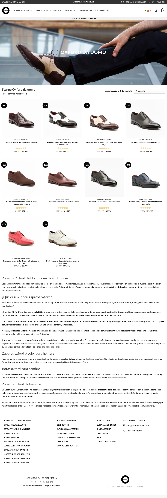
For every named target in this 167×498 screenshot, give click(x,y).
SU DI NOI (57, 10)
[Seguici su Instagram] (36, 482)
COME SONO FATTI (70, 10)
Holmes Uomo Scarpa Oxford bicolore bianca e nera (62, 143)
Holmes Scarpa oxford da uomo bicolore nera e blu (145, 202)
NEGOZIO (84, 10)
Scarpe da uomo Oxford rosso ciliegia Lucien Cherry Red (21, 262)
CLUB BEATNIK (103, 10)
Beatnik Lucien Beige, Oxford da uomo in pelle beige (62, 262)
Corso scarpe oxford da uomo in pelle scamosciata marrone (21, 202)
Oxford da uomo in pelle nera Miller (145, 142)
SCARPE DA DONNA (21, 10)
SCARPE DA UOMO (41, 10)
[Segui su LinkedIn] (51, 482)
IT (146, 10)
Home (4, 94)
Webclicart (56, 486)
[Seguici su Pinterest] (47, 482)
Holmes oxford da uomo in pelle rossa (21, 142)
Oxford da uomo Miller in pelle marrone (63, 202)
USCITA (93, 10)
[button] (156, 10)
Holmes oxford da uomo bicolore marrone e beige (104, 143)
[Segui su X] (43, 482)
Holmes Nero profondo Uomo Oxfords (104, 202)
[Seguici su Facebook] (32, 482)
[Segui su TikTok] (39, 482)
